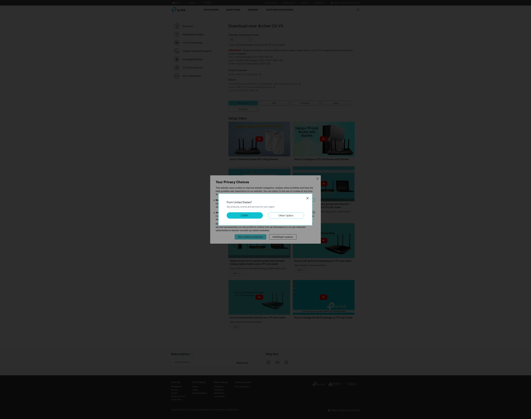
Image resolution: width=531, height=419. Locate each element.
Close (307, 198)
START (244, 215)
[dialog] (265, 209)
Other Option (285, 215)
